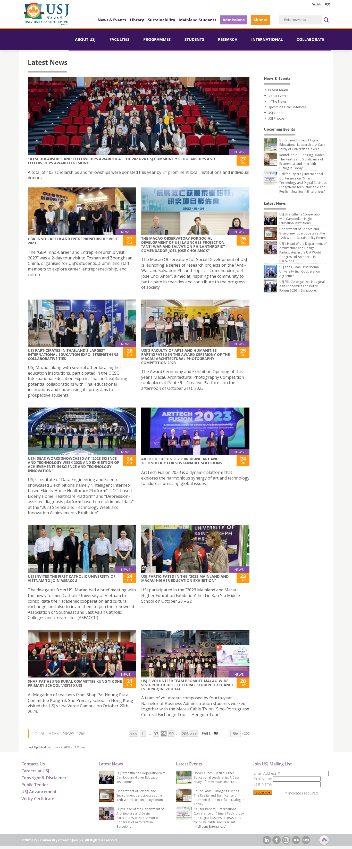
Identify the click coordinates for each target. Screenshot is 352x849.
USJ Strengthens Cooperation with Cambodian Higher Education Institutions (300, 218)
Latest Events (278, 95)
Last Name (263, 784)
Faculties (119, 39)
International (267, 39)
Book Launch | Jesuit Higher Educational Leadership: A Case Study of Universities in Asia (302, 144)
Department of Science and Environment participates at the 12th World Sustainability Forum (302, 233)
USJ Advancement (38, 791)
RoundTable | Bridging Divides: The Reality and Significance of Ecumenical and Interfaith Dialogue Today (302, 161)
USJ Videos (276, 112)
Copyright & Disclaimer (43, 778)
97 (156, 734)
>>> (193, 734)
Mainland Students (197, 19)
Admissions (234, 19)
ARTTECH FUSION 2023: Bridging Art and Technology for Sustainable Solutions (181, 460)
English (316, 4)
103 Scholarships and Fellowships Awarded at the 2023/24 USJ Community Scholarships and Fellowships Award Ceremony (121, 160)
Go (235, 733)
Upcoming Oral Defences (287, 107)
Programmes (157, 39)
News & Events (112, 19)
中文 (327, 4)
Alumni (260, 19)
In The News (277, 101)
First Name (263, 778)
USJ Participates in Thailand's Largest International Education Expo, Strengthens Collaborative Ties (73, 354)
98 (163, 734)
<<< (133, 734)
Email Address (266, 773)
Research (227, 39)
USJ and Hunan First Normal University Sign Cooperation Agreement (299, 271)
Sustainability (161, 19)
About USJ (85, 39)
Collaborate (310, 39)
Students (194, 39)
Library (137, 19)
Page (206, 733)
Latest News (278, 90)
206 (185, 734)
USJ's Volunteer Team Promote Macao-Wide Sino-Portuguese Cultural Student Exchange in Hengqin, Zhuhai (187, 684)
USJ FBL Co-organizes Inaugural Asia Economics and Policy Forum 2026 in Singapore (302, 286)
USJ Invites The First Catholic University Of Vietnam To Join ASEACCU (71, 578)
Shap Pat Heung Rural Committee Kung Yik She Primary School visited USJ (75, 683)
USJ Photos (276, 118)
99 (171, 734)
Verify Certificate (37, 798)
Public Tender (34, 785)
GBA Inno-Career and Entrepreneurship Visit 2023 (73, 240)
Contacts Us (33, 764)
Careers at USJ (35, 771)
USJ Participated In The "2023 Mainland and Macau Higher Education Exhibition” (185, 578)
